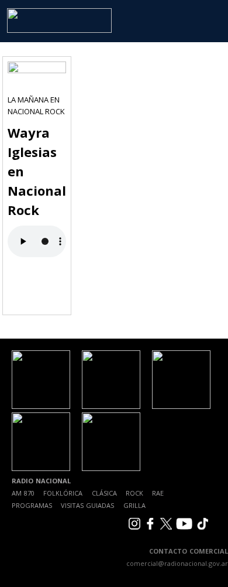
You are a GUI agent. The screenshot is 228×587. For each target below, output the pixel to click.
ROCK (134, 493)
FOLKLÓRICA (62, 493)
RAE (158, 493)
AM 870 (23, 493)
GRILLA (134, 505)
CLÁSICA (104, 493)
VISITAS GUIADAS (87, 505)
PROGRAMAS (32, 505)
